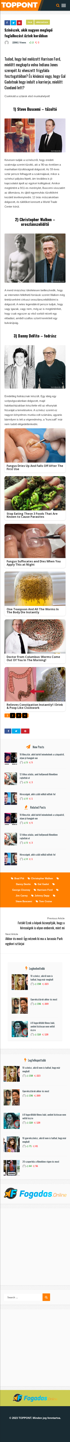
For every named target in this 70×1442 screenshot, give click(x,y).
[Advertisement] (35, 1247)
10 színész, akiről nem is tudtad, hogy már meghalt (42, 977)
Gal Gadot (43, 884)
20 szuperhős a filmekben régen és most (40, 1161)
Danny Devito (23, 884)
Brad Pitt (19, 878)
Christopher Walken (42, 878)
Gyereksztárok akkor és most (44, 999)
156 (38, 1004)
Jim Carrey (22, 895)
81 (36, 1146)
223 (46, 984)
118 (38, 1034)
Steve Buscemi (24, 901)
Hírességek (42, 22)
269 (46, 1004)
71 (30, 1146)
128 (46, 1034)
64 (30, 1166)
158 (38, 984)
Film (30, 22)
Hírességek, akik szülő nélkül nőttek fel (37, 794)
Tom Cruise (45, 901)
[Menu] (64, 5)
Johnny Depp (42, 895)
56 (36, 1166)
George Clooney (21, 890)
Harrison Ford (45, 890)
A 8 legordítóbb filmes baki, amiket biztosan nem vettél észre (43, 1026)
